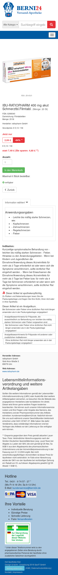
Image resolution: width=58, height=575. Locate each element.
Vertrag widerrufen (15, 568)
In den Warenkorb (14, 170)
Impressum (18, 572)
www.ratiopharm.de (10, 371)
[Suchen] (51, 24)
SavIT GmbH (40, 564)
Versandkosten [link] (24, 519)
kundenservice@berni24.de (27, 487)
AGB (28, 568)
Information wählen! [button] (15, 202)
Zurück (11, 189)
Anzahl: (6, 157)
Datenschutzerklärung (41, 568)
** (19, 140)
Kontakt (8, 572)
